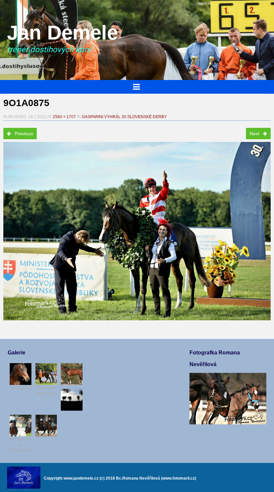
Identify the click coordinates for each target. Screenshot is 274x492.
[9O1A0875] (137, 231)
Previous (23, 133)
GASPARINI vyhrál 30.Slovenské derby (124, 116)
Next (255, 133)
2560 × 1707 (64, 116)
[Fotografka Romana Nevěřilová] (227, 422)
